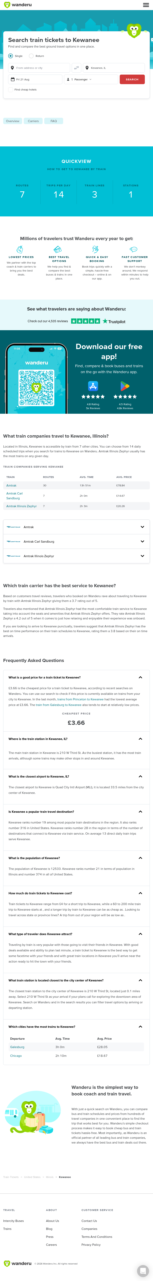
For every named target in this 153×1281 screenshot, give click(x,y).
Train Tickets (11, 1177)
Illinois (50, 1177)
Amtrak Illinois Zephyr (21, 506)
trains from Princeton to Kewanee (80, 699)
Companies (89, 1228)
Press (49, 1236)
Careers (51, 1244)
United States (32, 1177)
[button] (146, 5)
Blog (49, 1228)
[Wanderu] (17, 5)
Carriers (33, 121)
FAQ (54, 121)
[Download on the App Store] (93, 386)
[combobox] (39, 67)
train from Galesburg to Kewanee (58, 705)
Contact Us (89, 1221)
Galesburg (17, 1047)
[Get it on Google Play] (125, 386)
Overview (12, 121)
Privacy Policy (91, 1244)
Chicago (16, 1055)
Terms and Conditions (96, 1236)
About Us (52, 1221)
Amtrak (11, 485)
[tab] (18, 58)
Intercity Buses (13, 1221)
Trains (7, 1228)
